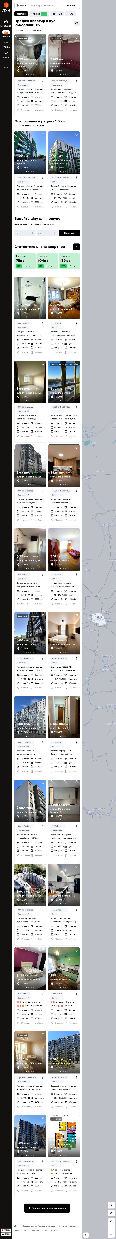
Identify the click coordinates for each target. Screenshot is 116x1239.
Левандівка (23, 85)
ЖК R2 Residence (25, 407)
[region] (99, 619)
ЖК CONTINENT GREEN (28, 178)
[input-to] (47, 233)
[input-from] (25, 233)
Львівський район (67, 1226)
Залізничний (23, 182)
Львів (17, 1230)
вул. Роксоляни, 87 (26, 81)
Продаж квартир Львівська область (38, 1226)
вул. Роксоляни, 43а (27, 1077)
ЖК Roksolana (24, 323)
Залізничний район (32, 1230)
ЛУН (16, 1226)
